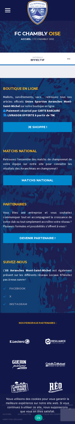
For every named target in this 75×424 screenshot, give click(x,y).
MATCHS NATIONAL (37, 180)
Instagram (18, 304)
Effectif (38, 59)
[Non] (70, 409)
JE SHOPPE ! (37, 127)
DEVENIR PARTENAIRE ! (37, 238)
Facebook (17, 288)
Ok (38, 417)
